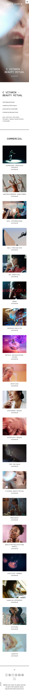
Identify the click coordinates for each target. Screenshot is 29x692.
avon (4, 117)
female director (19, 119)
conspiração (6, 121)
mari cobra (15, 117)
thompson (6, 119)
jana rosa (9, 117)
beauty (12, 119)
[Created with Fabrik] (0, 684)
